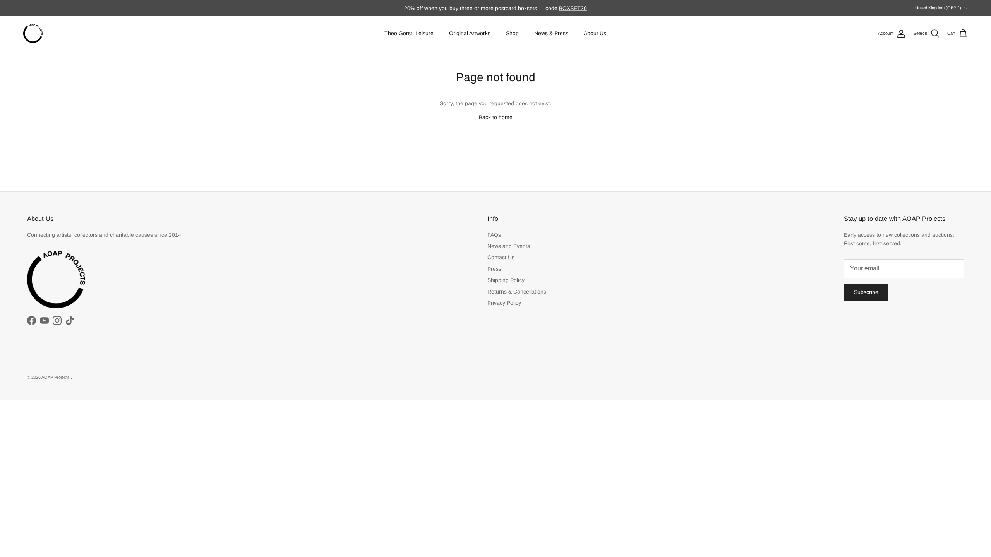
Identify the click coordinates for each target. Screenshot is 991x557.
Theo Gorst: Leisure (409, 33)
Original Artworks (469, 33)
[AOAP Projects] (33, 33)
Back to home (496, 117)
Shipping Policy (506, 280)
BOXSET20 (573, 8)
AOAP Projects (56, 377)
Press (494, 269)
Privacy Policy (504, 303)
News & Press (551, 33)
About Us (595, 33)
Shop (512, 33)
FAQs (494, 235)
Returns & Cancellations (516, 292)
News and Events (508, 246)
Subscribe (866, 292)
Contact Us (500, 257)
